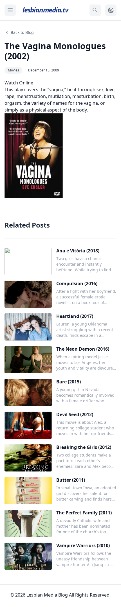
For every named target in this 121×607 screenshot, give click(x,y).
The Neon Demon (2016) (82, 349)
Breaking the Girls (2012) (83, 447)
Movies (13, 70)
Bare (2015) (68, 382)
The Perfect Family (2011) (84, 513)
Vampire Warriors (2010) (83, 545)
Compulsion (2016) (76, 283)
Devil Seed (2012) (74, 414)
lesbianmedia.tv (45, 9)
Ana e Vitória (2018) (77, 251)
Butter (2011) (70, 480)
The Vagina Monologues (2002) (55, 51)
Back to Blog (22, 32)
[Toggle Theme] (110, 10)
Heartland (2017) (74, 316)
